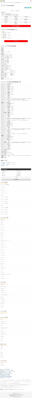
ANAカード (2, 234)
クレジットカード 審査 (4, 201)
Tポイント (2, 307)
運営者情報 (15, 394)
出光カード (2, 259)
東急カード (2, 263)
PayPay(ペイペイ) (3, 321)
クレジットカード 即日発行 (4, 203)
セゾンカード (2, 249)
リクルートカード (3, 255)
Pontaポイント (3, 303)
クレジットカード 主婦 (4, 213)
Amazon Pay (2, 336)
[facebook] (25, 7)
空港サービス (4, 175)
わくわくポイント (3, 301)
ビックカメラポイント (4, 292)
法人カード (2, 205)
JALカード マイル (3, 313)
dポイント (2, 305)
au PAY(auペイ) (3, 332)
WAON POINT (3, 284)
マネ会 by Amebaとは (11, 394)
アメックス (2, 226)
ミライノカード (9, 2)
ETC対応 (3, 172)
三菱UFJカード (3, 278)
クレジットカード (5, 2)
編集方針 (23, 394)
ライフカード (2, 253)
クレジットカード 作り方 (4, 197)
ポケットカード (3, 257)
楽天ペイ (2, 319)
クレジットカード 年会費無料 (5, 184)
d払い (1, 325)
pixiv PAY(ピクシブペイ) (4, 334)
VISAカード (2, 224)
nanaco (2, 346)
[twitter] (27, 7)
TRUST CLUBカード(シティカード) (6, 274)
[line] (30, 7)
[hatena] (28, 7)
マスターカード (3, 230)
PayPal (2, 338)
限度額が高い (19, 175)
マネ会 (1, 2)
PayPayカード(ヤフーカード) (5, 240)
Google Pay (2, 365)
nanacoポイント (3, 288)
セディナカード (3, 261)
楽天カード (2, 236)
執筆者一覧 (20, 394)
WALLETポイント (3, 290)
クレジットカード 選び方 (4, 199)
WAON (1, 352)
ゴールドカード (3, 186)
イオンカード (2, 238)
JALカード (2, 232)
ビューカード (2, 251)
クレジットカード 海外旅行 (4, 207)
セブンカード (2, 272)
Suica (1, 348)
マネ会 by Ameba (4, 381)
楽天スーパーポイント (4, 286)
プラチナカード (3, 188)
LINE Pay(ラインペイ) (4, 323)
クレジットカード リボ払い (4, 209)
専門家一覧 (17, 394)
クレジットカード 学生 (4, 211)
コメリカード (2, 276)
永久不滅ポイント (3, 299)
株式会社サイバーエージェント (14, 389)
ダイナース (2, 228)
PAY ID (2, 340)
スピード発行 (19, 172)
